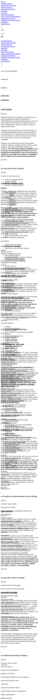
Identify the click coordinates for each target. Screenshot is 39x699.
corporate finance (6, 3)
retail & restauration (7, 15)
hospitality (4, 11)
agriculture (4, 22)
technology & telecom (8, 18)
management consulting (8, 5)
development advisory (8, 9)
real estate (4, 13)
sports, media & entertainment (10, 16)
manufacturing (5, 24)
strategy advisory (6, 7)
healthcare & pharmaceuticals (10, 20)
